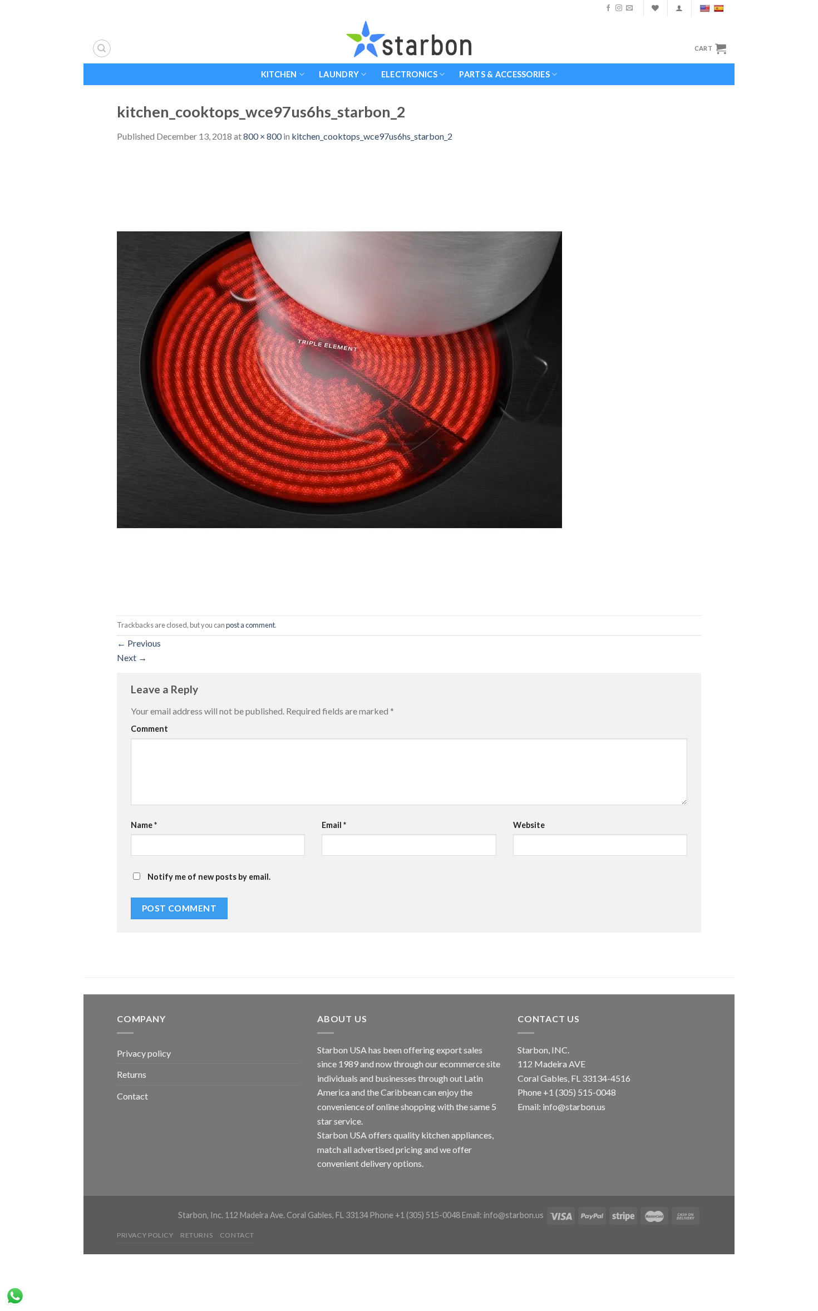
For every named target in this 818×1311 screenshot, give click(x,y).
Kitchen (279, 74)
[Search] (102, 48)
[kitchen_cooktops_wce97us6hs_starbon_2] (339, 378)
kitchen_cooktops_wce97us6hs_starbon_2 (372, 136)
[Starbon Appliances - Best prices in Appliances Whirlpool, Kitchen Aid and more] (409, 39)
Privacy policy (144, 1053)
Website (529, 825)
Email (334, 825)
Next (132, 657)
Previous (139, 643)
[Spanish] (719, 8)
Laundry (339, 74)
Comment (149, 728)
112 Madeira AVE (551, 1063)
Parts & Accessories (504, 74)
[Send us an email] (629, 8)
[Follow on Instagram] (618, 8)
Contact (132, 1096)
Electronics (409, 74)
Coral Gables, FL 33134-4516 (574, 1078)
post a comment (250, 624)
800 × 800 (262, 136)
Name (144, 825)
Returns (131, 1074)
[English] (705, 8)
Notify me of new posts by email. (208, 876)
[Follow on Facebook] (608, 8)
